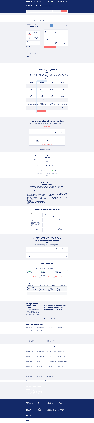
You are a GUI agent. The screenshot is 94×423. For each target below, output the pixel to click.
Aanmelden (66, 1)
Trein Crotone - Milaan (40, 366)
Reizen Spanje (60, 403)
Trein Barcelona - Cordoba (29, 354)
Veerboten (40, 1)
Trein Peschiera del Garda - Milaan (51, 361)
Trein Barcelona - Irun (29, 353)
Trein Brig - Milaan (59, 358)
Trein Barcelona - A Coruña (40, 353)
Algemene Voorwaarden (42, 420)
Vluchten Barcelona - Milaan (30, 340)
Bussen (34, 1)
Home (27, 380)
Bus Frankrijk (39, 410)
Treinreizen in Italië (34, 380)
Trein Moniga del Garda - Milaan (51, 376)
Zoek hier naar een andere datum (47, 144)
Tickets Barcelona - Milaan (51, 340)
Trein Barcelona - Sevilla (40, 330)
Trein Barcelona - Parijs (29, 327)
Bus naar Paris (39, 403)
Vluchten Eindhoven (50, 403)
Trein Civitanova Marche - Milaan (41, 364)
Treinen (32, 1)
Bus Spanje (38, 408)
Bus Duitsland (39, 409)
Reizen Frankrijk (60, 404)
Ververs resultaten (46, 126)
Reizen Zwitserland (60, 410)
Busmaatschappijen (39, 414)
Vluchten (37, 1)
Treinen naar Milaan (50, 341)
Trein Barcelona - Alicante (40, 327)
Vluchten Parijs (49, 404)
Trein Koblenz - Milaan (29, 361)
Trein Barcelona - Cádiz (60, 351)
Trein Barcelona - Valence (40, 351)
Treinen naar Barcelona (29, 341)
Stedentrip (59, 402)
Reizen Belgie (59, 408)
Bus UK (38, 402)
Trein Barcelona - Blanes (50, 356)
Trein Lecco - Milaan (49, 359)
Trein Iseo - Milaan (59, 364)
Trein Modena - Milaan (50, 358)
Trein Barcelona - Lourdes (61, 354)
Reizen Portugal (60, 411)
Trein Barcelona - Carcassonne (51, 354)
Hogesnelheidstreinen (29, 403)
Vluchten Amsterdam (50, 402)
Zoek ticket (29, 34)
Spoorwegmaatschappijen (30, 404)
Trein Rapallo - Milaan (60, 366)
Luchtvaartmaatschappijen (51, 409)
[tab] (48, 28)
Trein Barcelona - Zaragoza (61, 327)
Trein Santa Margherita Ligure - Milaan (62, 361)
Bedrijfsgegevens (35, 420)
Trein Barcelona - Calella (60, 353)
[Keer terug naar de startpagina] (28, 1)
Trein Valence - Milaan (40, 359)
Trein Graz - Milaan (49, 364)
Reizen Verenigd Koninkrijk (61, 409)
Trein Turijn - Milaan (29, 376)
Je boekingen (57, 1)
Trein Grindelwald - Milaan (29, 359)
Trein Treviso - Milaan (29, 366)
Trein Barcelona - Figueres (50, 327)
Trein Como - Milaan (39, 376)
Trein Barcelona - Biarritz (29, 351)
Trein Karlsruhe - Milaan (60, 359)
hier (53, 149)
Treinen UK (27, 414)
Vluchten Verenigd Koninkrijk (51, 410)
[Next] (66, 25)
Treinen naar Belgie (29, 411)
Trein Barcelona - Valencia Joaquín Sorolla (52, 353)
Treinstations (28, 410)
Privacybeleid (49, 420)
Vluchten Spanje (49, 408)
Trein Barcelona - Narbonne (40, 354)
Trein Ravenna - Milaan (40, 361)
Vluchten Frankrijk (49, 414)
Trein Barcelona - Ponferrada (41, 358)
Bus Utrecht (38, 404)
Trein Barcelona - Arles (29, 356)
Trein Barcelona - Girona (29, 330)
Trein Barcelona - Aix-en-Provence (51, 351)
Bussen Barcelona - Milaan (51, 339)
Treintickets (28, 402)
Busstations (38, 411)
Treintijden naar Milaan (41, 380)
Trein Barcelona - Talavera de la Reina (62, 356)
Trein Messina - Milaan (29, 364)
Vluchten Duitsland (50, 411)
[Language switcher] (52, 1)
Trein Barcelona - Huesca (29, 358)
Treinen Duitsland (28, 409)
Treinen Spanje (28, 408)
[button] (45, 11)
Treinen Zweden (28, 415)
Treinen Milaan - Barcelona (30, 339)
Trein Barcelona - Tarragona (40, 356)
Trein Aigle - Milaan (49, 366)
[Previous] (35, 165)
